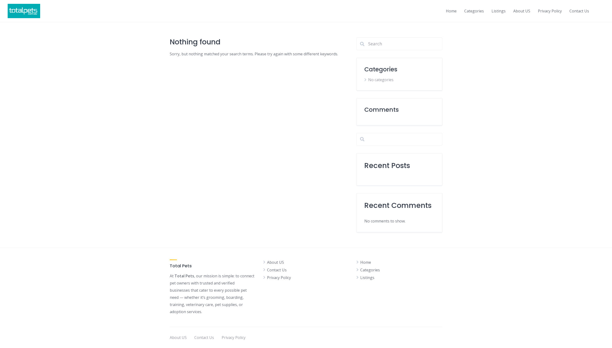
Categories (474, 11)
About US (521, 11)
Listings (499, 11)
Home (451, 11)
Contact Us (579, 11)
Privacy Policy (550, 11)
